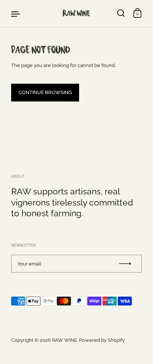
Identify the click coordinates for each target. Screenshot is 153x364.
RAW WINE (76, 13)
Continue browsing (45, 92)
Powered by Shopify (102, 340)
